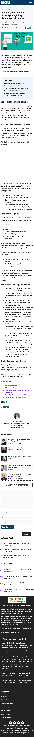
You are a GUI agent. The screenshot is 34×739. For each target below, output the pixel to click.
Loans (7, 8)
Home (3, 8)
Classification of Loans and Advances (18, 395)
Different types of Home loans (15, 397)
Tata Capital (21, 374)
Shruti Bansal (11, 443)
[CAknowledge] (5, 2)
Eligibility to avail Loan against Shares (17, 88)
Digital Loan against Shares (14, 95)
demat (25, 317)
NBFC (16, 321)
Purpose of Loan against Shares (15, 86)
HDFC (10, 374)
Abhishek (11, 452)
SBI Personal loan (11, 388)
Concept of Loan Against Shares (15, 83)
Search (26, 534)
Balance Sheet (10, 259)
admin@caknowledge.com (11, 632)
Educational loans (11, 385)
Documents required (12, 90)
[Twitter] (10, 722)
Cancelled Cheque (11, 234)
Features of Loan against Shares (15, 93)
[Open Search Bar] (24, 2)
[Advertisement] (17, 164)
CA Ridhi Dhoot (7, 27)
